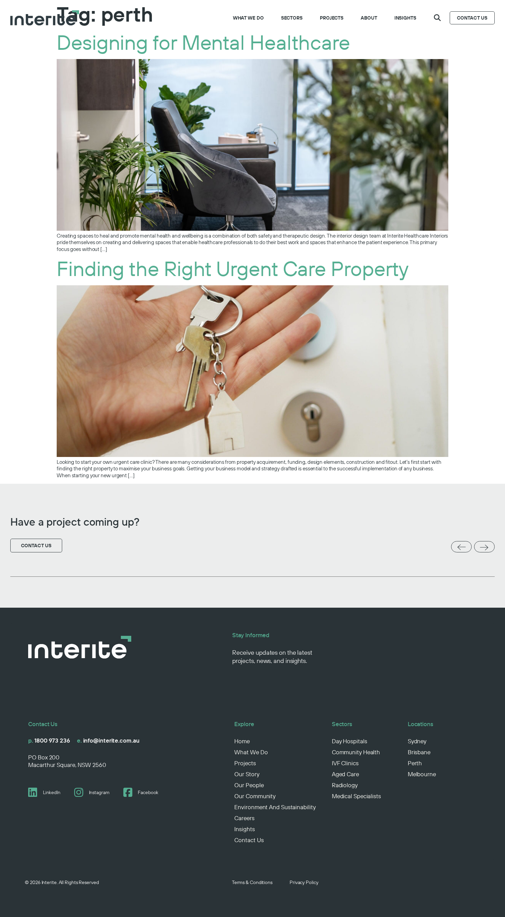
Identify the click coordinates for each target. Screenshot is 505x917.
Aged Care (345, 774)
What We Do (248, 18)
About (369, 18)
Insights (405, 18)
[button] (437, 17)
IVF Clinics (345, 763)
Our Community (255, 796)
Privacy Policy (304, 882)
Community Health (356, 752)
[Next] (484, 547)
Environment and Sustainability (274, 807)
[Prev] (461, 547)
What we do (251, 752)
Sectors (292, 18)
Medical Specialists (356, 796)
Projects (332, 18)
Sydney (417, 741)
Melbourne (422, 774)
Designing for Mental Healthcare (203, 42)
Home (242, 741)
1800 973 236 (49, 740)
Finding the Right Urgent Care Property (233, 268)
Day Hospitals (349, 741)
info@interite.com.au (108, 740)
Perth (415, 763)
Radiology (345, 785)
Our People (248, 785)
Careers (244, 818)
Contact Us (248, 840)
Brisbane (419, 752)
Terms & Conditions (252, 882)
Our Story (246, 774)
